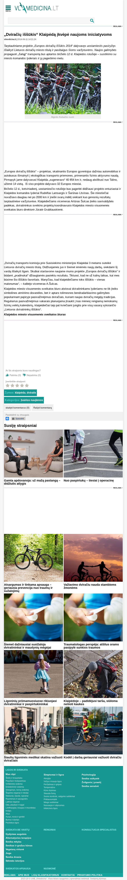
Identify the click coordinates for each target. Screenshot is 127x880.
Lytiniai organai (13, 802)
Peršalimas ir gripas (53, 784)
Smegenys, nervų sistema (17, 790)
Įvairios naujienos (32, 400)
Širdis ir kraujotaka (14, 778)
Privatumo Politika (89, 875)
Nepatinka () (34, 375)
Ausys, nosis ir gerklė (15, 817)
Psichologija (89, 774)
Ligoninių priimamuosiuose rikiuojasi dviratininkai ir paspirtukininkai (30, 702)
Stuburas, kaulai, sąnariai (17, 796)
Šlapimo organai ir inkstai (17, 793)
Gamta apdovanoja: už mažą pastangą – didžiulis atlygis (32, 482)
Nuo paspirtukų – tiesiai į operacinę (89, 480)
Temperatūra (49, 787)
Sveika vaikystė (90, 778)
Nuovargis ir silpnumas (54, 805)
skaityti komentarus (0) (17, 407)
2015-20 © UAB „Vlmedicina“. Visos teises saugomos (45, 879)
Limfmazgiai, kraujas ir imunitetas (21, 808)
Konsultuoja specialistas (99, 829)
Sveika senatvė (90, 786)
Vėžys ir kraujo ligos (53, 781)
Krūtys (8, 811)
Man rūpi (11, 774)
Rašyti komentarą (42, 407)
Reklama (117, 26)
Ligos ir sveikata (17, 770)
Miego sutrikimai (51, 802)
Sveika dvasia (13, 857)
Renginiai (50, 829)
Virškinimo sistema (14, 784)
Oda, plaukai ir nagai (15, 805)
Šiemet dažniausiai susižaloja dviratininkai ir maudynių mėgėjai (27, 646)
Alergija (47, 778)
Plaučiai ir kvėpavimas (16, 781)
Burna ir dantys (12, 820)
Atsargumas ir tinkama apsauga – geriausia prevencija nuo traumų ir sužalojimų (28, 588)
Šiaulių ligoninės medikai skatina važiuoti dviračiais (33, 759)
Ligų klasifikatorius (45, 875)
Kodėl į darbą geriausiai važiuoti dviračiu (92, 757)
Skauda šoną (50, 793)
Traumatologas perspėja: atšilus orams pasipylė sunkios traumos (91, 646)
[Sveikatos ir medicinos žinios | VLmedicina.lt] (37, 8)
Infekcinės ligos (51, 808)
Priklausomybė (50, 799)
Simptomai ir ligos (54, 774)
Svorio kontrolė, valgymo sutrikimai (59, 796)
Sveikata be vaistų (17, 829)
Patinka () (15, 375)
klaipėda (20, 392)
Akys (8, 814)
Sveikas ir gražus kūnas (19, 845)
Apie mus (23, 875)
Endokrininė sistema (15, 787)
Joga (8, 853)
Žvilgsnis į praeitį (91, 782)
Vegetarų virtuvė (15, 849)
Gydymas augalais (16, 834)
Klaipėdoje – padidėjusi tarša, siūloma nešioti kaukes (91, 702)
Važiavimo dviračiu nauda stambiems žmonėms (90, 586)
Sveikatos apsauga (18, 868)
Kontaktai (68, 875)
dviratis (31, 392)
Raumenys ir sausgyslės (17, 799)
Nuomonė (50, 868)
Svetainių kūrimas (98, 879)
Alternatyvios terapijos (18, 838)
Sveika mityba (13, 841)
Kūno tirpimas (50, 790)
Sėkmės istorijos (15, 860)
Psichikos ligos (12, 823)
